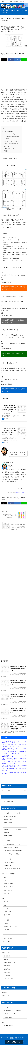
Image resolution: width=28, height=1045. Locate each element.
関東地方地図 (7, 965)
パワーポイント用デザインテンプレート (13, 868)
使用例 (6, 138)
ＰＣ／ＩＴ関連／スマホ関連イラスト (13, 854)
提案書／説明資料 (8, 822)
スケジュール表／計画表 (10, 816)
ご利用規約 (15, 1)
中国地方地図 (7, 972)
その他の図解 (7, 915)
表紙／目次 (6, 832)
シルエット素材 (6, 941)
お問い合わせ (22, 1)
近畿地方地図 (7, 969)
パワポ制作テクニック (9, 1017)
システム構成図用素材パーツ (11, 847)
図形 (24, 18)
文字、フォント (7, 893)
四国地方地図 (7, 975)
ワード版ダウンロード (8, 148)
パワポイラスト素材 (7, 938)
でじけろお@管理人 (21, 493)
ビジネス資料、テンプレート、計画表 (11, 813)
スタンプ (6, 933)
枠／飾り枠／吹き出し (9, 887)
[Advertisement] (14, 75)
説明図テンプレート (9, 819)
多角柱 (3, 55)
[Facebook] (11, 59)
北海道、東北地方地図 (9, 962)
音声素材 (4, 992)
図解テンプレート (8, 911)
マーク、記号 (5, 920)
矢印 (5, 880)
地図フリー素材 (6, 952)
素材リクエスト (5, 1)
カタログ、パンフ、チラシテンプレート (13, 829)
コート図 (6, 901)
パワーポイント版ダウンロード (10, 141)
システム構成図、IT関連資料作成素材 (13, 850)
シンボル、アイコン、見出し (11, 926)
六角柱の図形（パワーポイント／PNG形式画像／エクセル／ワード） (18, 696)
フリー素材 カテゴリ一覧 (8, 801)
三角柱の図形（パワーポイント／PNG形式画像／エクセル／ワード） (18, 682)
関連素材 (5, 151)
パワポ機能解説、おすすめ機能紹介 (12, 1010)
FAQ (11, 1)
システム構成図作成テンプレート (12, 844)
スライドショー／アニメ (10, 865)
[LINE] (24, 59)
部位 (5, 905)
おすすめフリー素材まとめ (10, 1025)
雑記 (3, 1022)
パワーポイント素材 (7, 859)
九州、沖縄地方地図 (9, 979)
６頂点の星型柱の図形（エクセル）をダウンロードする (14, 354)
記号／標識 (6, 929)
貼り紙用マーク (7, 923)
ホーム (3, 18)
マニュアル (6, 826)
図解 (3, 898)
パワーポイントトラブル (10, 1013)
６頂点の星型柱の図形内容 (11, 136)
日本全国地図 (7, 956)
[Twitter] (4, 59)
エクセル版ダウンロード (9, 146)
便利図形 (6, 20)
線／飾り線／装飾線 (9, 883)
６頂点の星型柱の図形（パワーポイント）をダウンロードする (14, 288)
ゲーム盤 (6, 908)
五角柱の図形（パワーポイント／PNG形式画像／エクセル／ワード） (18, 668)
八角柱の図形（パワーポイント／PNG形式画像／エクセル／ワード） (18, 710)
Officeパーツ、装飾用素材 (14, 18)
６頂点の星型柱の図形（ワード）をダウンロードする (14, 390)
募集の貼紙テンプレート (10, 835)
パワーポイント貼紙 (9, 862)
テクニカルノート (6, 1007)
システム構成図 (6, 841)
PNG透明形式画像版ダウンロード (11, 143)
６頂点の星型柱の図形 (8, 131)
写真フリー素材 (6, 995)
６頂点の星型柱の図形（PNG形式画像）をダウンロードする (14, 321)
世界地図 (6, 959)
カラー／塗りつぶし (9, 890)
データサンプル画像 (9, 134)
